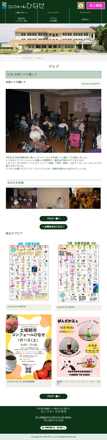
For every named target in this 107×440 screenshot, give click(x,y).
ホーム (6, 58)
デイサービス (86, 12)
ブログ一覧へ (53, 218)
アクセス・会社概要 (53, 19)
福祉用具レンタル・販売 (21, 19)
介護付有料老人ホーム (21, 12)
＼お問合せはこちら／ (53, 226)
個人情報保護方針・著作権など (53, 427)
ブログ (17, 58)
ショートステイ (53, 12)
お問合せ (86, 19)
